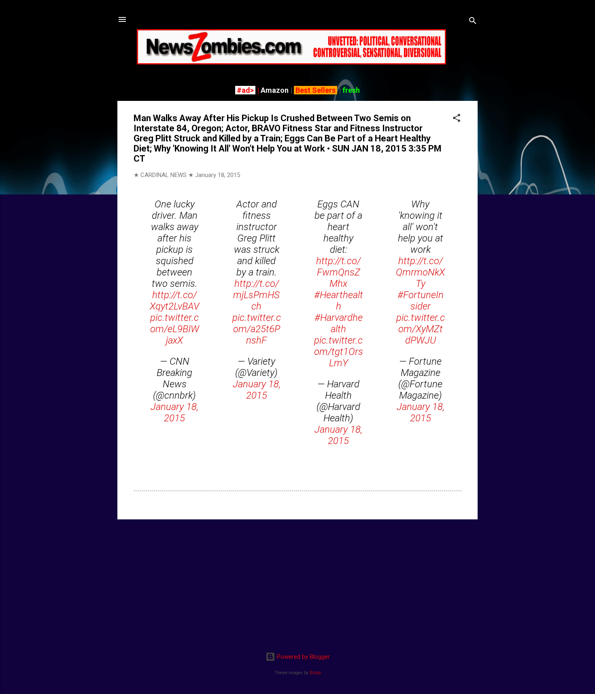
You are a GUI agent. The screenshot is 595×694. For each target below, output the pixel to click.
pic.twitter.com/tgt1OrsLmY (338, 352)
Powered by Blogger (302, 656)
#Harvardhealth (338, 323)
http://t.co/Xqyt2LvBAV (174, 300)
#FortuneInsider (420, 300)
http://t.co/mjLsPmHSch (256, 295)
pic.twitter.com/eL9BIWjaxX (174, 329)
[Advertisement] (297, 582)
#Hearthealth (338, 300)
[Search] (473, 22)
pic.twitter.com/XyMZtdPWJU (420, 329)
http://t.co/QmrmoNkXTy (420, 272)
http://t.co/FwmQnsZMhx (338, 272)
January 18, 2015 (174, 412)
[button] (456, 119)
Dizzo (315, 672)
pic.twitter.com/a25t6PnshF (256, 329)
